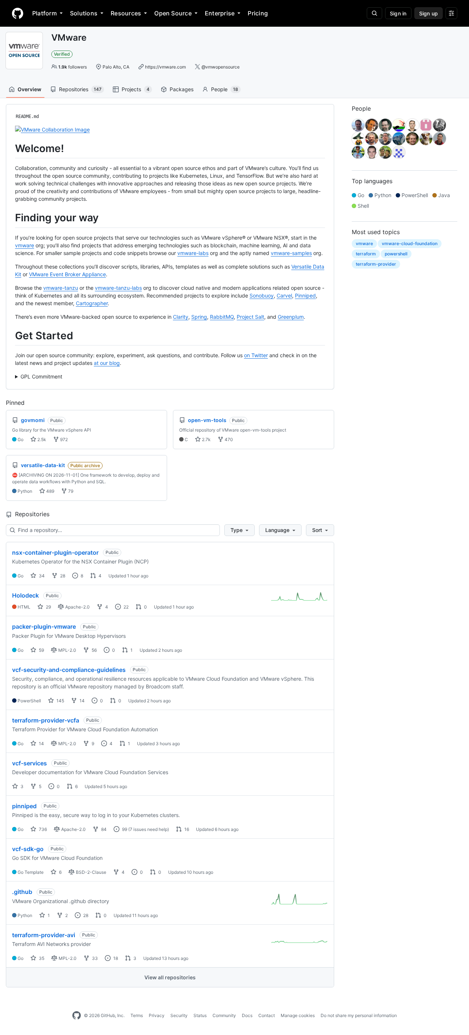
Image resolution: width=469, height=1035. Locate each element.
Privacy (157, 1015)
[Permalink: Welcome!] (10, 148)
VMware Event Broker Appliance (67, 274)
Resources (126, 13)
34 (41, 576)
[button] (239, 530)
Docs (247, 1015)
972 (63, 439)
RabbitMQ (222, 317)
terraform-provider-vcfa (45, 720)
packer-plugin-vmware (44, 626)
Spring (199, 317)
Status (200, 1015)
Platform (44, 13)
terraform (366, 253)
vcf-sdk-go (28, 849)
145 (59, 700)
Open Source (173, 13)
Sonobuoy (262, 295)
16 (186, 829)
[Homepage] (17, 13)
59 (41, 650)
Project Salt (250, 317)
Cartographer (92, 303)
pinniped (24, 806)
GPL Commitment (41, 376)
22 (125, 607)
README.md (27, 116)
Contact (266, 1015)
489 (49, 491)
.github (22, 891)
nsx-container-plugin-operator (55, 552)
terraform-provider (376, 264)
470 (228, 439)
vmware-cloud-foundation (409, 243)
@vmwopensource (221, 67)
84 (103, 829)
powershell (396, 253)
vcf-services (29, 763)
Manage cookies (298, 1015)
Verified (62, 54)
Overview (29, 89)
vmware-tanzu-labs (118, 288)
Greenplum (291, 317)
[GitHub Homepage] (76, 1015)
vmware (24, 245)
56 (94, 650)
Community (224, 1015)
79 (70, 491)
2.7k (206, 439)
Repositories (80, 89)
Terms (136, 1015)
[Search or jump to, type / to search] (374, 13)
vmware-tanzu (60, 288)
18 (115, 958)
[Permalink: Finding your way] (10, 218)
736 (42, 829)
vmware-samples (291, 253)
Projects (135, 89)
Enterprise (219, 13)
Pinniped (305, 295)
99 (124, 829)
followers (72, 67)
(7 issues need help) (148, 829)
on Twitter (256, 355)
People (224, 89)
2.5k (41, 439)
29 (48, 607)
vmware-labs (192, 253)
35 (41, 958)
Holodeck (25, 595)
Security (179, 1015)
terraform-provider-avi (43, 935)
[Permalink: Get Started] (10, 335)
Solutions (83, 13)
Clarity (180, 317)
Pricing (258, 13)
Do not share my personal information (359, 1015)
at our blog (107, 363)
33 (94, 958)
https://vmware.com (165, 67)
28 (62, 576)
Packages (181, 89)
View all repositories (170, 977)
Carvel (284, 295)
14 (81, 700)
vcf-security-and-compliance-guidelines (69, 669)
